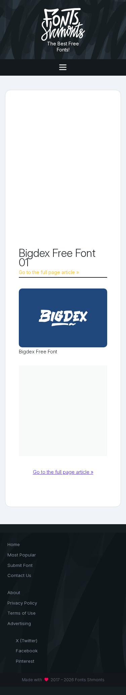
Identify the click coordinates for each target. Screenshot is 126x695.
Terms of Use (21, 613)
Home (13, 544)
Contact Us (19, 575)
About (13, 592)
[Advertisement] (63, 170)
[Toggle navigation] (63, 67)
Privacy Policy (22, 603)
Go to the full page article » (49, 272)
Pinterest (25, 661)
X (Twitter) (26, 640)
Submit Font (20, 565)
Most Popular (21, 554)
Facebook (27, 650)
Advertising (19, 623)
